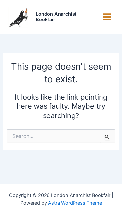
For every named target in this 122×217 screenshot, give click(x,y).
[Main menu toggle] (107, 16)
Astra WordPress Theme (75, 203)
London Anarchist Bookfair (56, 17)
